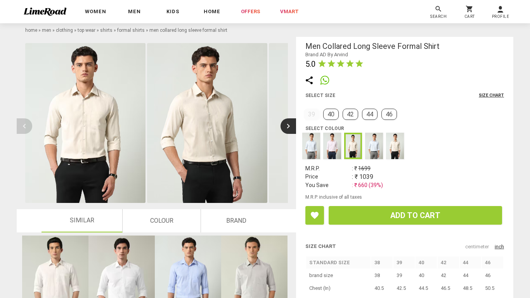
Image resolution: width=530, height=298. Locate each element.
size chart (491, 95)
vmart (289, 11)
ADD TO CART (415, 215)
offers (250, 11)
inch (499, 246)
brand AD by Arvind (326, 54)
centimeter (477, 246)
